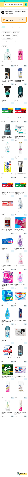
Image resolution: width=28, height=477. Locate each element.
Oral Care (19, 41)
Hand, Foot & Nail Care (7, 38)
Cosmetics (12, 29)
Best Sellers (9, 27)
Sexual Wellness (17, 43)
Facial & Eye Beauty (6, 32)
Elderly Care (19, 29)
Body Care (5, 29)
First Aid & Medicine (6, 35)
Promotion (16, 27)
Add (12, 65)
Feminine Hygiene (16, 32)
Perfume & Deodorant (7, 43)
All (3, 27)
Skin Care (4, 46)
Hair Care (15, 35)
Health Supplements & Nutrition (8, 41)
